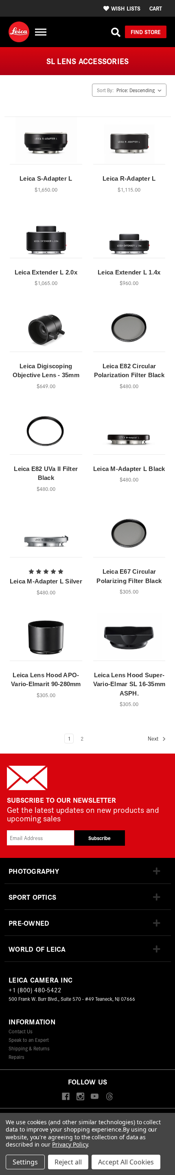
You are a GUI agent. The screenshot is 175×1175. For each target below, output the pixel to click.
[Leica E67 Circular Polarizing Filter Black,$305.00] (129, 536)
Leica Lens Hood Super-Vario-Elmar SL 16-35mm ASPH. (129, 684)
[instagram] (80, 1097)
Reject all (68, 1162)
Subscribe (99, 838)
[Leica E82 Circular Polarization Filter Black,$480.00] (129, 330)
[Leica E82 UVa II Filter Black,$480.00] (46, 433)
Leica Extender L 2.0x (46, 272)
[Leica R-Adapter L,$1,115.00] (129, 143)
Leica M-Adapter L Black (129, 468)
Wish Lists (125, 8)
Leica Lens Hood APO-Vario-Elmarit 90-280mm (46, 680)
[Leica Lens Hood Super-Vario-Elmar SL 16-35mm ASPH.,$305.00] (129, 640)
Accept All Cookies (126, 1162)
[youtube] (94, 1097)
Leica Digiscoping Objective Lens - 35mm (46, 371)
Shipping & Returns (29, 1048)
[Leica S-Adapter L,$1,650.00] (46, 143)
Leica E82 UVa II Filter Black (46, 473)
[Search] (116, 32)
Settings (25, 1162)
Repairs (16, 1056)
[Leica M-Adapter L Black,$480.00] (129, 433)
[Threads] (109, 1097)
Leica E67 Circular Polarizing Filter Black (129, 576)
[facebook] (65, 1097)
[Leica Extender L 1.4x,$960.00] (129, 237)
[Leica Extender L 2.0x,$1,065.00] (46, 237)
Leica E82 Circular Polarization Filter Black (129, 371)
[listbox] (140, 90)
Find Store (146, 32)
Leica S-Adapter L (46, 178)
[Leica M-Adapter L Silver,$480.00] (46, 536)
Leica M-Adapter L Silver (46, 581)
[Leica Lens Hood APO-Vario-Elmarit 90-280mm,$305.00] (46, 640)
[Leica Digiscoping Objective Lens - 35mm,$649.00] (46, 330)
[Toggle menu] (40, 32)
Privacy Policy (70, 1144)
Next (154, 739)
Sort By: (105, 89)
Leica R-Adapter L (129, 178)
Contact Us (21, 1031)
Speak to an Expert (29, 1039)
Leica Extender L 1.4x (129, 272)
